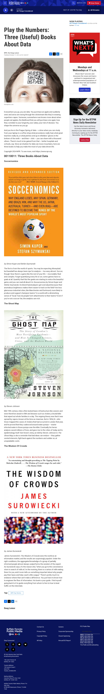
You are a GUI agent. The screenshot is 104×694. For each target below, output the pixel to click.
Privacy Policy (41, 631)
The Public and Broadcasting (89, 645)
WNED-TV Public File (86, 634)
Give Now (95, 3)
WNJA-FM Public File (86, 638)
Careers (61, 627)
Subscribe (85, 140)
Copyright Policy (42, 636)
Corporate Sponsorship (65, 631)
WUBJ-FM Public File (86, 643)
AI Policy (39, 640)
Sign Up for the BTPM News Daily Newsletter (84, 121)
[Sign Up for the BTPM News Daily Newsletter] (85, 106)
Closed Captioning (64, 636)
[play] (5, 10)
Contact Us (40, 627)
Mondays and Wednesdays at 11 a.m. (85, 69)
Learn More (85, 89)
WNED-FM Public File (86, 636)
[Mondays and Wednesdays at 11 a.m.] (85, 48)
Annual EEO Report (64, 640)
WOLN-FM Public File (86, 641)
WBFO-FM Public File (86, 639)
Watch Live (81, 3)
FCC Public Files (85, 626)
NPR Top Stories (16, 593)
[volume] (11, 10)
